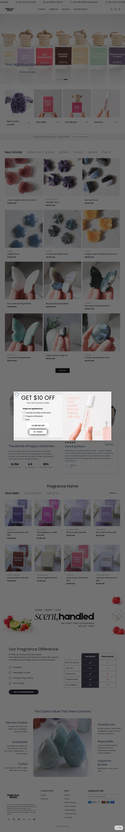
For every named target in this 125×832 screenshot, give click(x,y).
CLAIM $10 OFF (38, 425)
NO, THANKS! (38, 432)
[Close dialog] (16, 394)
